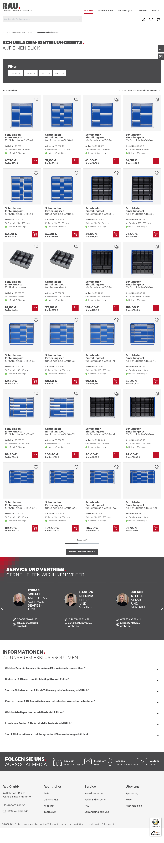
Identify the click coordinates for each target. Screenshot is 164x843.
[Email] (161, 56)
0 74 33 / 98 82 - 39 (79, 619)
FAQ (87, 805)
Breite (13, 73)
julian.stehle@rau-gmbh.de (130, 624)
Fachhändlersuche (95, 799)
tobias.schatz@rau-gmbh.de (28, 624)
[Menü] (159, 818)
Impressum (50, 812)
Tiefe (43, 73)
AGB (46, 793)
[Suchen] (79, 19)
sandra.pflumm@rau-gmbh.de (80, 624)
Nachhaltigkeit (134, 805)
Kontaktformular (94, 793)
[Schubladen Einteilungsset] (22, 113)
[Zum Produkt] (35, 161)
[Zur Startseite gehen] (20, 7)
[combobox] (39, 19)
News (129, 799)
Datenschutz (51, 799)
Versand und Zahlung (97, 812)
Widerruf (49, 805)
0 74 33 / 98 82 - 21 (130, 619)
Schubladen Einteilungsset (19, 137)
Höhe (29, 73)
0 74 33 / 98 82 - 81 (27, 619)
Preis (58, 73)
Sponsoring (132, 793)
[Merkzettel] (151, 19)
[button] (82, 669)
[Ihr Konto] (144, 19)
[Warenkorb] (158, 19)
